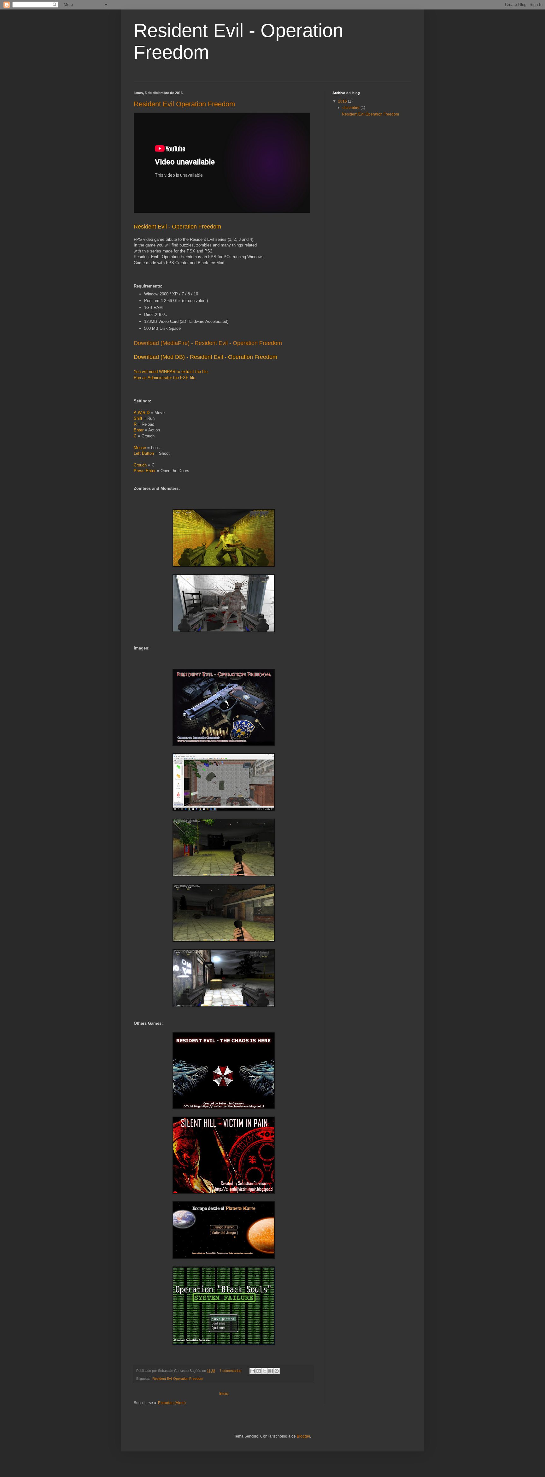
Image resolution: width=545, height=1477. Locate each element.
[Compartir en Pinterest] (276, 1371)
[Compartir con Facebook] (270, 1371)
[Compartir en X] (264, 1371)
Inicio (223, 1393)
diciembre (351, 107)
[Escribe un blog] (258, 1371)
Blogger (303, 1436)
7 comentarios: (231, 1371)
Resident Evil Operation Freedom (184, 104)
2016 (343, 101)
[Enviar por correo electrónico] (252, 1371)
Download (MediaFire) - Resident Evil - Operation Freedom (208, 343)
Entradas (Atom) (172, 1403)
